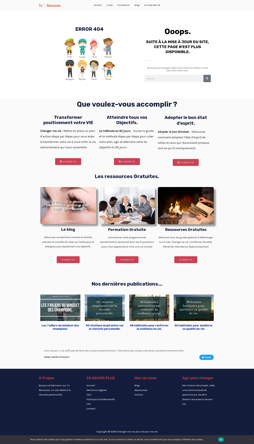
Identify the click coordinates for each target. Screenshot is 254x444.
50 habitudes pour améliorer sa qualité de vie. (193, 327)
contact (91, 408)
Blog (136, 385)
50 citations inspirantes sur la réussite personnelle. (105, 327)
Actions (138, 394)
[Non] (250, 439)
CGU (89, 394)
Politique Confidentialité (101, 399)
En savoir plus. (210, 439)
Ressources (140, 390)
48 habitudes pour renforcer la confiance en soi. (149, 327)
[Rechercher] (207, 78)
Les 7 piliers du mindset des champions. (60, 327)
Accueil (91, 385)
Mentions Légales (97, 390)
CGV (89, 403)
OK (221, 439)
